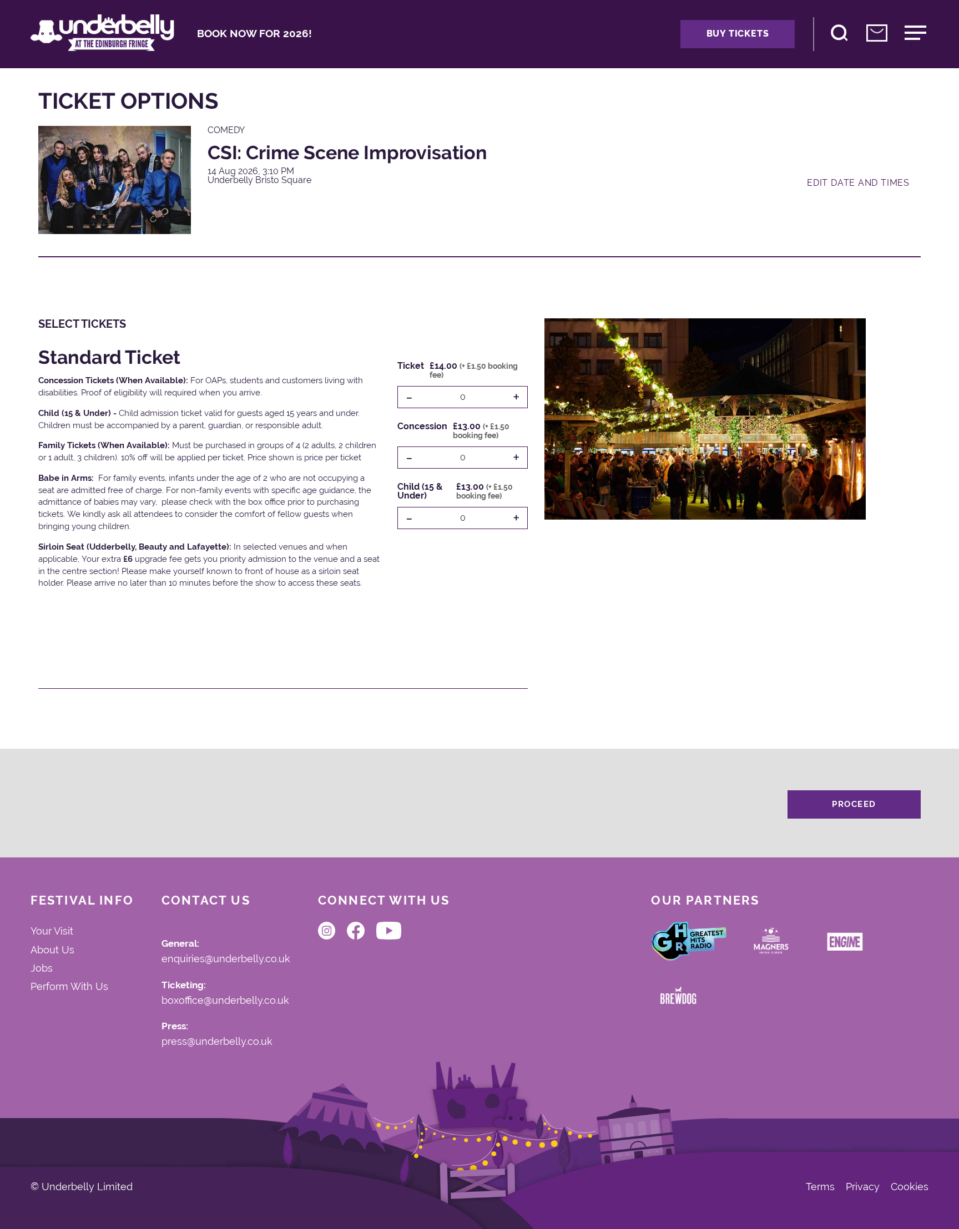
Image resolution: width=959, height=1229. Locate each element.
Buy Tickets (737, 33)
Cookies (909, 1187)
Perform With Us (69, 986)
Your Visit (52, 931)
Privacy (863, 1187)
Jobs (42, 968)
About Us (52, 950)
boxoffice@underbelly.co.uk (225, 1001)
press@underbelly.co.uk (216, 1042)
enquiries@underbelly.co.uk (225, 959)
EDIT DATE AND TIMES (858, 183)
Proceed (854, 804)
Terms (820, 1187)
